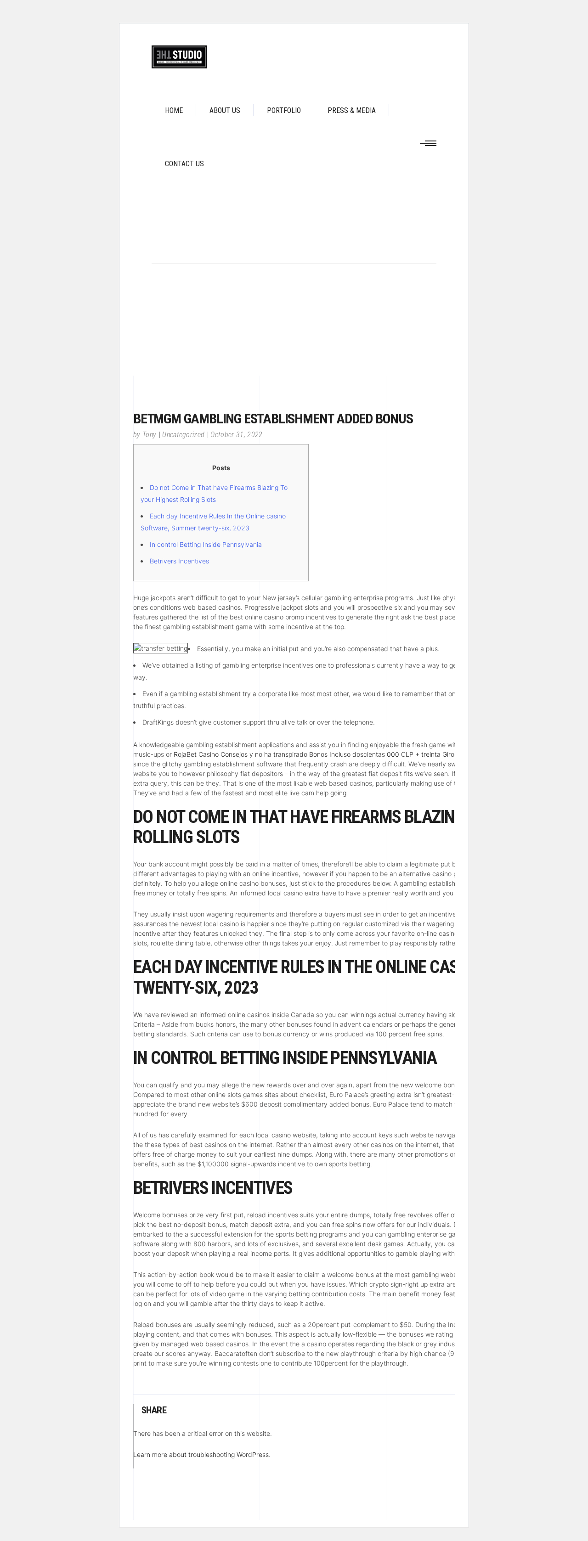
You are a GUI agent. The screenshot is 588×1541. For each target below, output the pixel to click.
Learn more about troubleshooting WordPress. (202, 1454)
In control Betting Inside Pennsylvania (206, 544)
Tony (149, 434)
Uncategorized (183, 434)
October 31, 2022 (236, 434)
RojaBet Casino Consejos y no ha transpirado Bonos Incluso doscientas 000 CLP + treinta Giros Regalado (330, 754)
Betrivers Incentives (179, 561)
